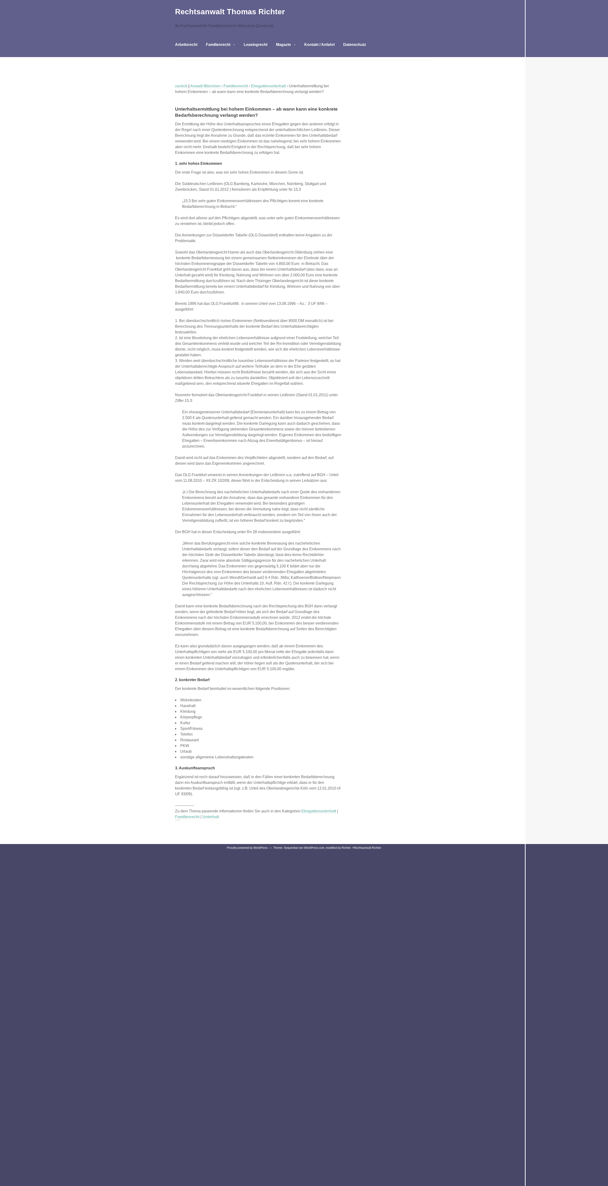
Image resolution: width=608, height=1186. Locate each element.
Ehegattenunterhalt (318, 811)
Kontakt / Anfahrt (319, 45)
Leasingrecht (255, 45)
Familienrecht (218, 45)
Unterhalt (210, 817)
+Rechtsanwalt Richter (366, 847)
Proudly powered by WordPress (247, 847)
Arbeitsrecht (186, 45)
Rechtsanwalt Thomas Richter (230, 11)
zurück (181, 86)
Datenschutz (354, 45)
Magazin (283, 45)
